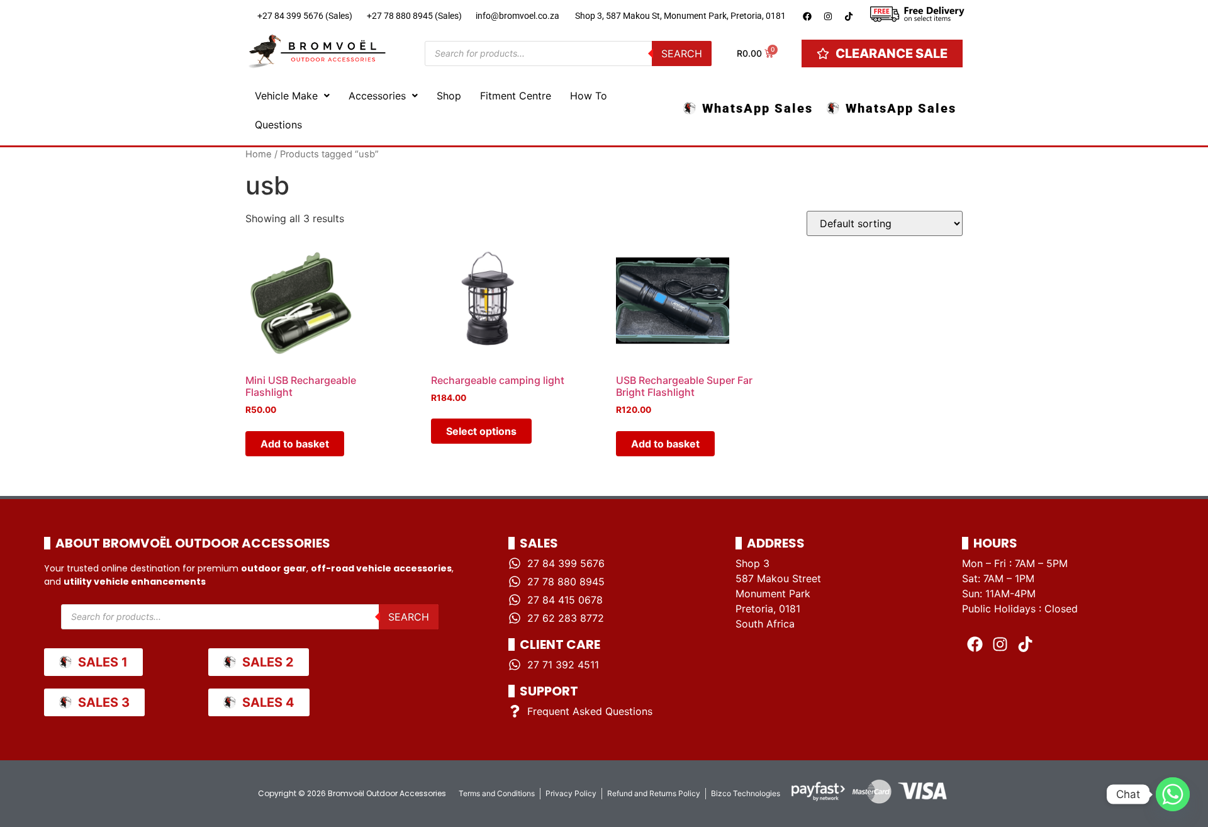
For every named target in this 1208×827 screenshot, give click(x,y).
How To (588, 95)
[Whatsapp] (1173, 794)
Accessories (377, 95)
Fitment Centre (515, 95)
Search (681, 53)
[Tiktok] (849, 16)
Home (258, 154)
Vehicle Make (286, 95)
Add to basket (294, 443)
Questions (278, 124)
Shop (449, 95)
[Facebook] (807, 16)
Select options (481, 431)
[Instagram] (828, 16)
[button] (292, 95)
